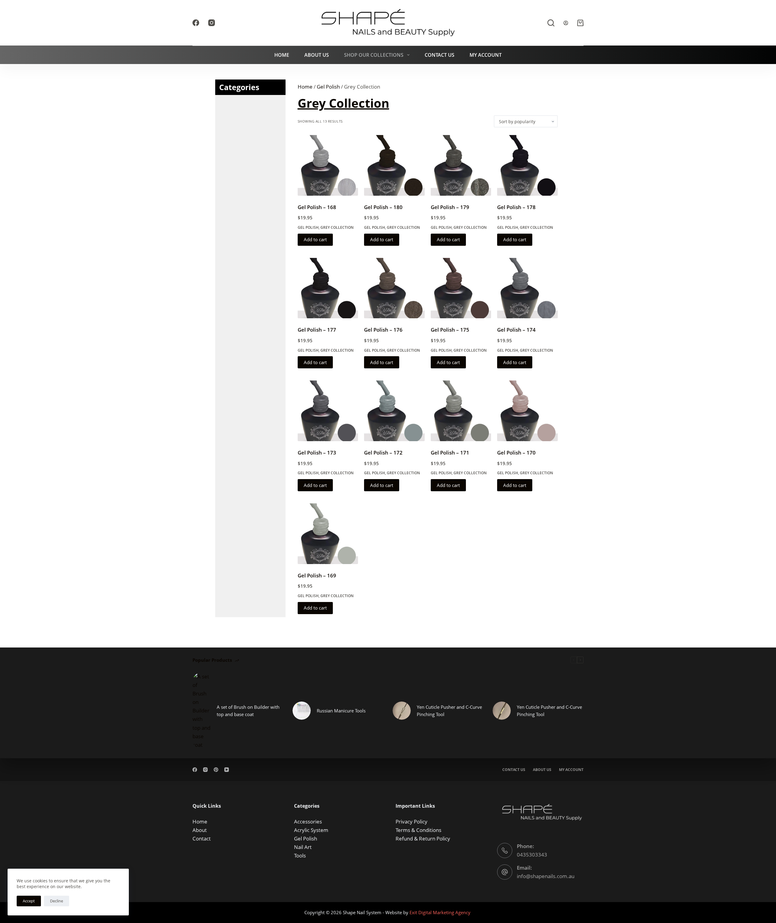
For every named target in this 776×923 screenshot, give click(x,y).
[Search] (550, 22)
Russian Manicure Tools (341, 711)
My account (571, 769)
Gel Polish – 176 (383, 329)
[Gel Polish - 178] (527, 165)
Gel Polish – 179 (450, 207)
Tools (300, 855)
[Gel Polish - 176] (394, 288)
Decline (56, 901)
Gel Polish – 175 (450, 329)
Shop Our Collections (373, 55)
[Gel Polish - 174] (527, 288)
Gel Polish (328, 86)
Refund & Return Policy (423, 838)
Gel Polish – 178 (516, 207)
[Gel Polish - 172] (394, 410)
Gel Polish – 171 (450, 452)
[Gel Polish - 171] (461, 410)
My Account (486, 55)
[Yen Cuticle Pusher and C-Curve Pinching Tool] (402, 711)
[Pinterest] (216, 769)
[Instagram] (211, 22)
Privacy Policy (411, 821)
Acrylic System (311, 830)
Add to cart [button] (315, 239)
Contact (201, 838)
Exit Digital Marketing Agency (441, 912)
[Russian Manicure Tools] (302, 711)
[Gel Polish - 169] (328, 533)
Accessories (308, 821)
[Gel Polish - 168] (328, 165)
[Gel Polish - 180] (394, 165)
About (199, 830)
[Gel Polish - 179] (461, 165)
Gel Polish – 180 (383, 207)
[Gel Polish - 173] (328, 410)
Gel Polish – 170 (516, 452)
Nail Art (303, 847)
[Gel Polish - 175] (461, 288)
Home (281, 55)
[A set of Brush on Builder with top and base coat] (201, 710)
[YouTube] (226, 769)
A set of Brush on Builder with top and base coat (248, 711)
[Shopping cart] (580, 23)
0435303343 (532, 854)
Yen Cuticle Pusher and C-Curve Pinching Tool (449, 711)
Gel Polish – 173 (317, 452)
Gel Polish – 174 (516, 329)
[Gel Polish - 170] (527, 410)
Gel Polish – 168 (317, 207)
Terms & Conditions (418, 830)
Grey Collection (336, 227)
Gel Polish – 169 (317, 575)
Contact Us (439, 55)
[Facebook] (195, 22)
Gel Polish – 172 (383, 452)
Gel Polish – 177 (317, 329)
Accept (29, 901)
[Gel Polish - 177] (328, 288)
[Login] (566, 23)
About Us (316, 55)
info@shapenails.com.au (545, 876)
